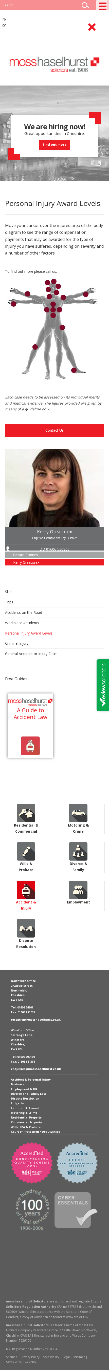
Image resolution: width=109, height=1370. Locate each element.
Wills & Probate (26, 851)
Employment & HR (24, 1089)
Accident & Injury (26, 890)
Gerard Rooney (25, 554)
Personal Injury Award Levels (28, 633)
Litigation (18, 1103)
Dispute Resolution (26, 928)
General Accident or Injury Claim (31, 653)
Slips (8, 591)
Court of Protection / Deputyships (35, 1131)
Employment (78, 890)
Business (17, 1084)
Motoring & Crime (78, 813)
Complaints (14, 1361)
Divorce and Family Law (28, 1093)
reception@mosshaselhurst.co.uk (36, 1019)
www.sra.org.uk (77, 1317)
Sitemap (11, 1357)
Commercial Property (26, 1122)
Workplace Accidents (22, 622)
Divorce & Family (78, 851)
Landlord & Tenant (25, 1108)
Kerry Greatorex (54, 532)
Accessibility (51, 1357)
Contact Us (54, 430)
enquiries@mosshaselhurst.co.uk (36, 1069)
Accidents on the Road (23, 612)
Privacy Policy (30, 1357)
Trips (9, 602)
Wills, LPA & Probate (26, 1127)
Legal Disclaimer (74, 1357)
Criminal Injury (16, 643)
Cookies (30, 1361)
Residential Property (26, 1117)
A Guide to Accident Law (30, 713)
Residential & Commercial (26, 813)
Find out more (54, 144)
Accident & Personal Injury (31, 1079)
